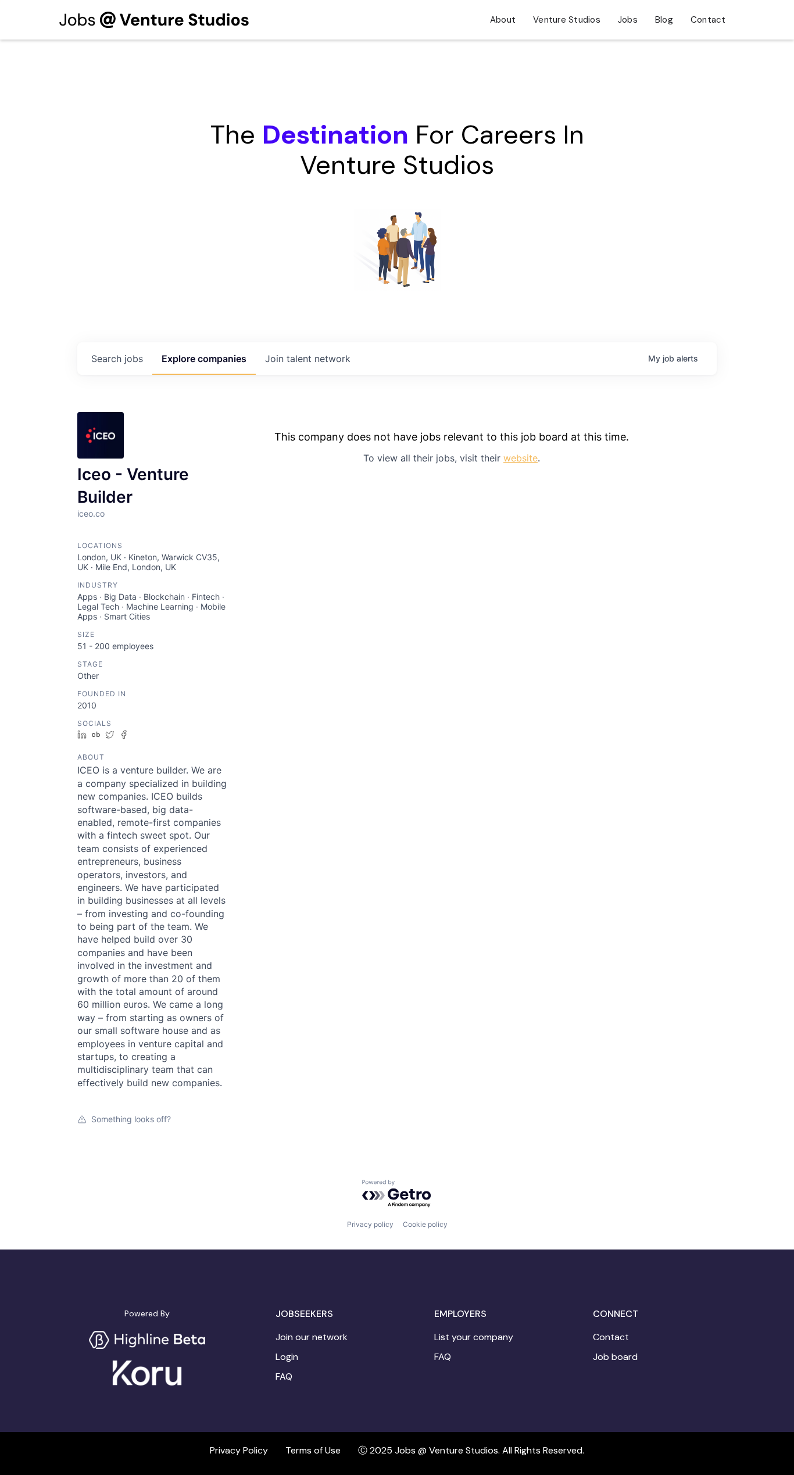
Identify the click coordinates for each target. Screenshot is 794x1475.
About (503, 20)
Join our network (312, 1337)
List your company (473, 1337)
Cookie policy (425, 1224)
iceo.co (91, 513)
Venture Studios (566, 20)
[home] (153, 20)
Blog (664, 20)
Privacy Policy (239, 1450)
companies (204, 358)
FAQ (284, 1376)
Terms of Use (313, 1450)
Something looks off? (131, 1119)
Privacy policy (370, 1224)
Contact (708, 20)
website (520, 458)
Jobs (628, 20)
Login (287, 1357)
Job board (615, 1357)
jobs (117, 358)
